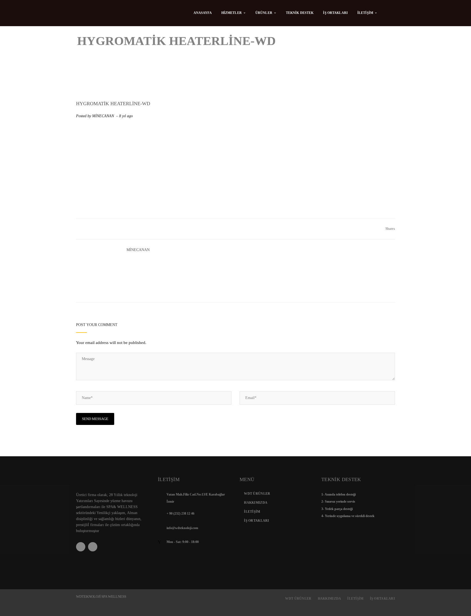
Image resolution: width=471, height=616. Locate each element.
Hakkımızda (255, 503)
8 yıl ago (126, 116)
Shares (390, 229)
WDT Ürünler (257, 494)
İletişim (252, 512)
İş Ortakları (256, 521)
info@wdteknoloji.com (182, 528)
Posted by (95, 116)
